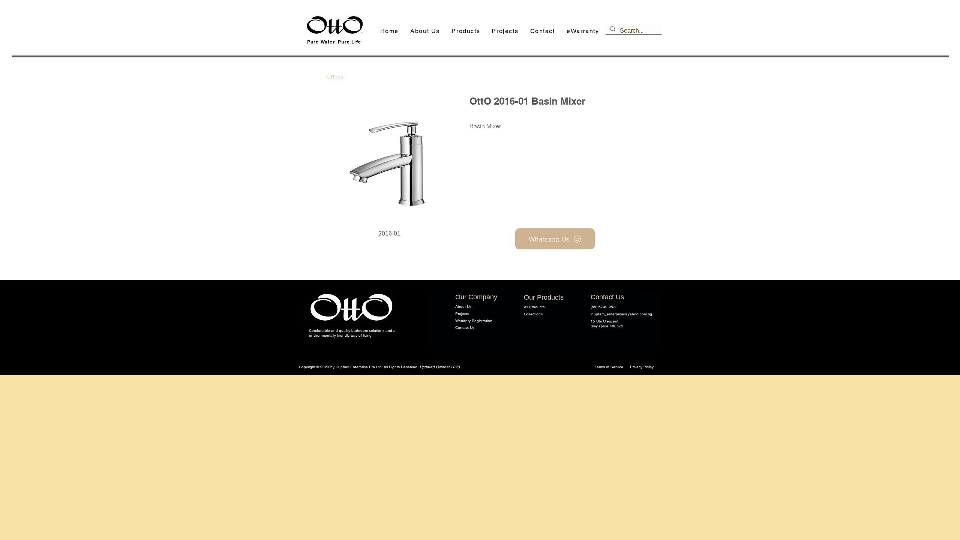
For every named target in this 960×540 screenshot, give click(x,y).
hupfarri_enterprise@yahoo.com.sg (621, 314)
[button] (465, 31)
